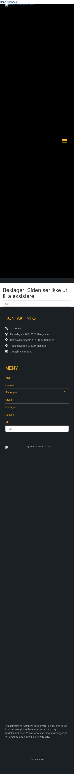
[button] (65, 392)
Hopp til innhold (9, 2)
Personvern (37, 759)
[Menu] (64, 141)
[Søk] (37, 422)
